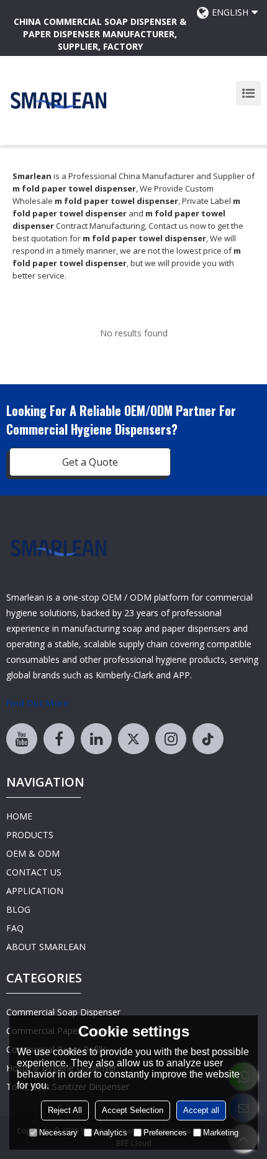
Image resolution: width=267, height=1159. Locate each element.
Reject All (65, 1110)
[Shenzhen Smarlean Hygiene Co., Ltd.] (59, 100)
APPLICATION (34, 891)
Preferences (165, 1132)
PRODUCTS (29, 835)
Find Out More (37, 703)
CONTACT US (33, 872)
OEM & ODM (33, 853)
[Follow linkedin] (96, 738)
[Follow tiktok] (208, 738)
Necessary (58, 1132)
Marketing (220, 1132)
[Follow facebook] (59, 738)
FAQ (15, 928)
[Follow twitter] (133, 738)
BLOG (18, 909)
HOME (19, 816)
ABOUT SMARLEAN (46, 947)
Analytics (110, 1132)
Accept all (201, 1110)
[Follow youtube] (21, 738)
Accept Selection (132, 1110)
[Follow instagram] (170, 738)
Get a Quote (90, 462)
